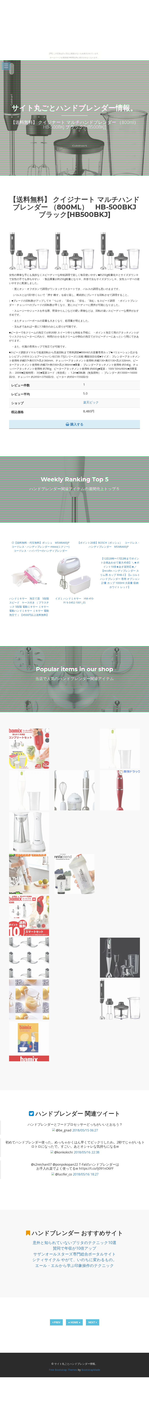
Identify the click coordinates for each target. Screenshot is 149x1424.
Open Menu (6, 66)
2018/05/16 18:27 (85, 1174)
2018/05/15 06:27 (85, 1130)
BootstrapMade (90, 1369)
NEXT (92, 1322)
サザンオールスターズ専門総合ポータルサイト (74, 1254)
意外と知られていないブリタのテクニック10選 (74, 1242)
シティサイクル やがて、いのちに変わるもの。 (74, 1259)
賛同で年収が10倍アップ (74, 1248)
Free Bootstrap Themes (63, 1369)
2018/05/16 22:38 (86, 1152)
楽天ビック (91, 402)
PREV (56, 1322)
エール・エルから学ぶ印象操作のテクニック (74, 1265)
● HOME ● (74, 1322)
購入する (76, 424)
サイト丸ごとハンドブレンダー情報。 (74, 107)
